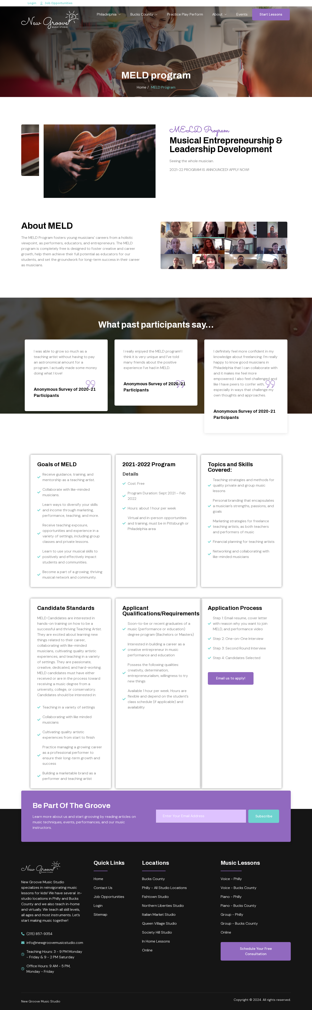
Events (242, 14)
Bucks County (141, 14)
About (217, 14)
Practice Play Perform (185, 14)
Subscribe (263, 816)
